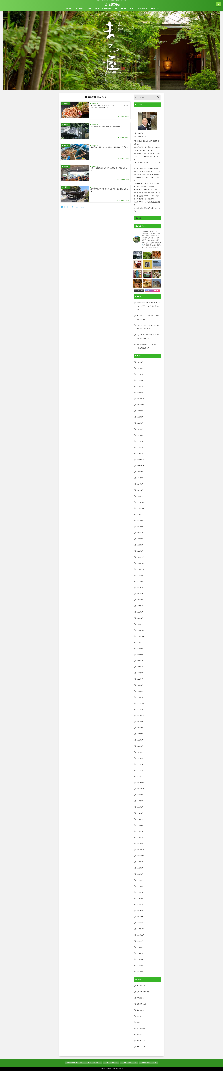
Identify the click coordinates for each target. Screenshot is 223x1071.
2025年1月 (140, 453)
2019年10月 (140, 789)
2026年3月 (140, 386)
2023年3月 (140, 545)
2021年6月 (140, 667)
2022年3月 (140, 612)
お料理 (89, 8)
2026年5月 (140, 374)
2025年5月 (140, 429)
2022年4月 (140, 606)
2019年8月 (140, 801)
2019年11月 (140, 782)
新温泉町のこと (142, 1004)
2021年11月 (140, 636)
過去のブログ (155, 8)
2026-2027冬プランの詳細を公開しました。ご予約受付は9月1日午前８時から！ (109, 106)
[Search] (158, 98)
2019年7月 (140, 807)
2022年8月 (140, 581)
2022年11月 (140, 563)
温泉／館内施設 (106, 8)
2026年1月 (140, 392)
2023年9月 (140, 520)
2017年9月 (140, 941)
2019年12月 (140, 776)
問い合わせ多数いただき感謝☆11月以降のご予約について (109, 148)
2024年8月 (140, 472)
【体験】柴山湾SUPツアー (94, 1062)
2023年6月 (140, 533)
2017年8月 (140, 947)
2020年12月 (140, 703)
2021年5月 (140, 673)
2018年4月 (140, 898)
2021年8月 (140, 654)
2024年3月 (140, 484)
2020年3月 (140, 758)
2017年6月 (140, 959)
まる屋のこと (141, 986)
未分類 (139, 1016)
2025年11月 (140, 405)
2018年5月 (140, 892)
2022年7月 (140, 587)
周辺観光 (123, 8)
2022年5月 (140, 600)
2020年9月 (140, 721)
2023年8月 (140, 526)
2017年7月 (140, 953)
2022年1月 (140, 624)
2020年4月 (140, 752)
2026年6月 (140, 368)
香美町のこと (141, 1046)
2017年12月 (140, 923)
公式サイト (69, 8)
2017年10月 (140, 935)
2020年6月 (140, 740)
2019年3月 (140, 831)
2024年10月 (140, 466)
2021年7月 (140, 661)
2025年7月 (140, 417)
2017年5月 (140, 965)
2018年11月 (140, 856)
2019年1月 (140, 843)
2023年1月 (140, 551)
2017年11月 (140, 929)
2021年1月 (140, 697)
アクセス (132, 8)
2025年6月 (140, 423)
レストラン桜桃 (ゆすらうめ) (129, 1062)
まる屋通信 (112, 4)
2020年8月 (140, 728)
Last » (83, 207)
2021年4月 (140, 679)
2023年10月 (140, 514)
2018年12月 (140, 849)
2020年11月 (140, 709)
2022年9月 (140, 575)
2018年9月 (140, 868)
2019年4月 (140, 825)
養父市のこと (141, 1040)
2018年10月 (140, 862)
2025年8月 (140, 411)
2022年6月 (140, 593)
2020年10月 (140, 715)
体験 (116, 8)
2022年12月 (140, 557)
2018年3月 (140, 904)
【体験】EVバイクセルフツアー (75, 1062)
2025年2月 (140, 447)
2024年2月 (140, 490)
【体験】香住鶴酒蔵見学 (111, 1062)
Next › (77, 207)
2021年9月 (140, 648)
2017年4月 (140, 971)
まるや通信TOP (142, 8)
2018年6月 (140, 886)
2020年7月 (140, 734)
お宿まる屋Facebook (140, 218)
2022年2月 (140, 618)
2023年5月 (140, 539)
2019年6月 (140, 813)
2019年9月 (140, 795)
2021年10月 (140, 642)
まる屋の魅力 (80, 8)
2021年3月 (140, 685)
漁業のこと (140, 1022)
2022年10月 (140, 569)
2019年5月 (140, 819)
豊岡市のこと (141, 1034)
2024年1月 (140, 496)
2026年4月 (140, 380)
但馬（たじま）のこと (144, 992)
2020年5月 (140, 746)
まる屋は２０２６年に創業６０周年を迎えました (108, 126)
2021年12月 (140, 630)
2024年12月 (140, 459)
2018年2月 (140, 910)
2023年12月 (140, 502)
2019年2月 (140, 837)
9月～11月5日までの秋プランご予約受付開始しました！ (109, 169)
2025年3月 (140, 441)
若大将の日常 (141, 1028)
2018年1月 (140, 917)
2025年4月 (140, 435)
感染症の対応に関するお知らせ (148, 1062)
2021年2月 (140, 691)
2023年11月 (140, 508)
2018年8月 (140, 874)
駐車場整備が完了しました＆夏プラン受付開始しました (109, 190)
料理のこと (140, 998)
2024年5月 (140, 478)
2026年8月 (140, 362)
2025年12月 (140, 398)
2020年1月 (140, 770)
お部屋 (97, 8)
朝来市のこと (141, 1010)
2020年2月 (140, 764)
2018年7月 (140, 880)
